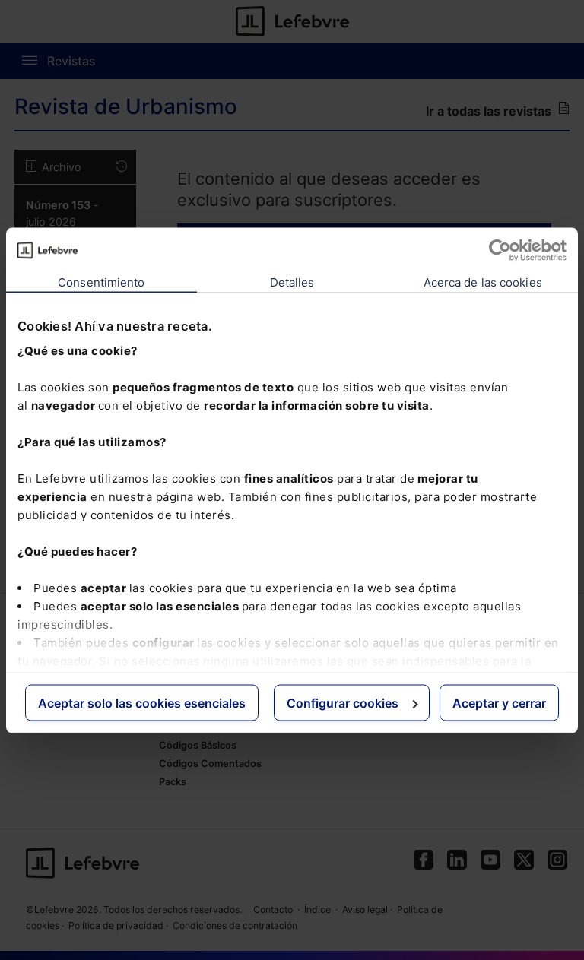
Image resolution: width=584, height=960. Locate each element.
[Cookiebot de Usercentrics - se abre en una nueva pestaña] (500, 250)
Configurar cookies (342, 702)
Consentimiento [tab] (101, 281)
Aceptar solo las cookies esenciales (142, 702)
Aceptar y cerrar (499, 702)
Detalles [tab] (292, 281)
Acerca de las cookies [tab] (483, 281)
